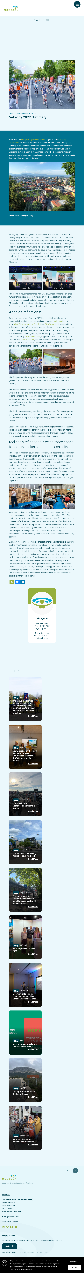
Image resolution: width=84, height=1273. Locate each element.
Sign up (9, 1246)
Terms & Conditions (26, 1253)
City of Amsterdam (32, 336)
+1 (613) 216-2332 (42, 626)
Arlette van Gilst (27, 339)
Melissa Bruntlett (34, 324)
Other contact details (10, 1221)
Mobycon (58, 321)
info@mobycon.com (42, 628)
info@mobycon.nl (42, 638)
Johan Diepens (19, 324)
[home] (11, 10)
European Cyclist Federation (33, 139)
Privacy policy (42, 1253)
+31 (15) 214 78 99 (42, 635)
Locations (6, 1195)
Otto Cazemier (51, 324)
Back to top (67, 1170)
